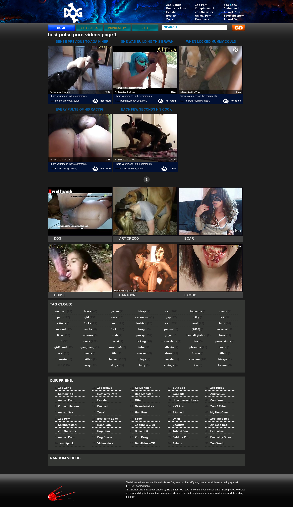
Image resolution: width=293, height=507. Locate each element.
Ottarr (136, 400)
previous (67, 100)
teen (117, 323)
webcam (63, 311)
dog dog (73, 12)
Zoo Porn (201, 4)
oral (63, 353)
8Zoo (136, 418)
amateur (198, 359)
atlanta (171, 347)
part (63, 317)
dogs (117, 365)
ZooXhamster (204, 12)
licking (144, 341)
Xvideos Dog (216, 424)
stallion (142, 100)
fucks (90, 323)
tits (117, 353)
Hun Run (138, 412)
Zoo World (214, 443)
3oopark (176, 393)
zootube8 (117, 347)
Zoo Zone (230, 4)
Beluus (175, 443)
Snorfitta (176, 424)
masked (144, 353)
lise (198, 341)
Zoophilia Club (142, 424)
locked (189, 100)
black (90, 311)
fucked (117, 359)
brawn (133, 100)
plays (144, 359)
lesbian (144, 323)
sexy (90, 365)
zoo (63, 365)
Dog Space (102, 437)
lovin (225, 347)
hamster (171, 359)
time (63, 335)
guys (171, 335)
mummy (198, 100)
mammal (225, 329)
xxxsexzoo (144, 317)
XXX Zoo (176, 406)
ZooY (169, 19)
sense (58, 100)
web (117, 335)
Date (145, 28)
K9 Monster (140, 387)
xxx (171, 311)
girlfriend (63, 347)
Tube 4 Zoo (178, 431)
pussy (144, 335)
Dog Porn (101, 431)
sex (171, 323)
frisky (144, 311)
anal (198, 323)
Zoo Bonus (173, 4)
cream (225, 311)
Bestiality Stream (219, 437)
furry (144, 365)
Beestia (171, 12)
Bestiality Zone (105, 418)
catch (206, 100)
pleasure (198, 347)
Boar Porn (101, 424)
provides (131, 168)
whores (90, 335)
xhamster (63, 359)
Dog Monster (141, 393)
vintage (171, 365)
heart (58, 168)
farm (225, 323)
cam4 (117, 341)
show (171, 353)
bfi (63, 341)
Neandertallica (142, 406)
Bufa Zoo (176, 387)
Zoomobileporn (234, 15)
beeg (144, 329)
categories (89, 28)
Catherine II (231, 8)
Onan (174, 418)
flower (198, 353)
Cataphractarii (204, 8)
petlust (171, 329)
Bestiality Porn (176, 8)
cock (91, 341)
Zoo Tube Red (217, 418)
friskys (225, 359)
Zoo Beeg (139, 437)
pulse (77, 100)
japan (117, 311)
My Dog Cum (216, 412)
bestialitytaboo (198, 335)
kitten (91, 359)
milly (198, 317)
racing (65, 168)
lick (225, 317)
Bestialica (214, 431)
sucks (90, 329)
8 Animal (176, 412)
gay (171, 317)
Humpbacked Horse (183, 400)
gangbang (90, 347)
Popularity (117, 28)
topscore (198, 311)
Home (61, 28)
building (124, 100)
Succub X (139, 431)
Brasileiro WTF (142, 443)
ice (198, 365)
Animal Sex (231, 19)
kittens (64, 323)
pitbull (225, 353)
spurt (123, 168)
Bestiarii (171, 15)
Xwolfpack (202, 19)
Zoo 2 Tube (215, 406)
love (225, 335)
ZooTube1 (214, 387)
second (64, 329)
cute (117, 317)
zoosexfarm (171, 341)
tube (144, 347)
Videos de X (102, 443)
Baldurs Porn (179, 437)
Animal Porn (232, 12)
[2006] (198, 329)
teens (90, 353)
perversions (225, 341)
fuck (117, 329)
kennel (225, 365)
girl (90, 317)
